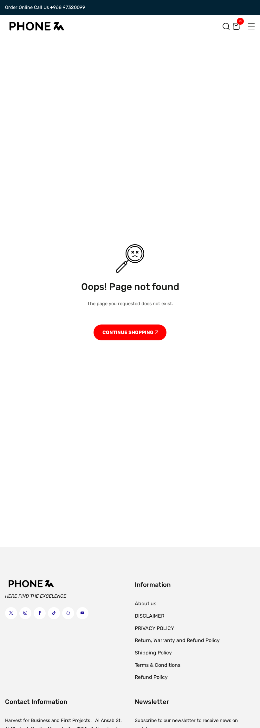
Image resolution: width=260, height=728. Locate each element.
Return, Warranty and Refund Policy (177, 640)
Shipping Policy (153, 653)
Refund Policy (151, 677)
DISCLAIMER (149, 616)
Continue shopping (128, 332)
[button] (226, 26)
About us (145, 603)
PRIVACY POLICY (154, 628)
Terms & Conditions (157, 665)
